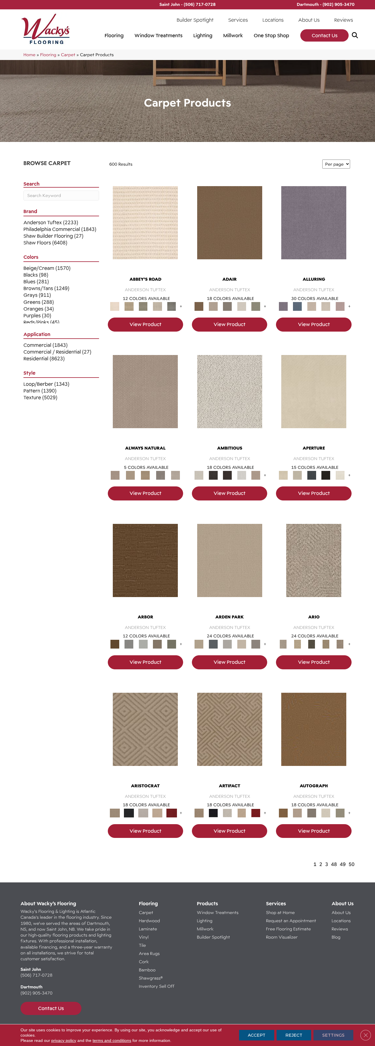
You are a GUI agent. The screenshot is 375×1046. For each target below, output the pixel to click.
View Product (145, 324)
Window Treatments (158, 35)
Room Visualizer (282, 936)
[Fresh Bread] (256, 475)
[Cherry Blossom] (171, 812)
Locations (273, 20)
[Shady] (160, 475)
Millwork (233, 35)
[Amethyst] (313, 228)
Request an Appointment (291, 920)
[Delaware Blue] (171, 306)
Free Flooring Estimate (289, 928)
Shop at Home (280, 912)
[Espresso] (326, 475)
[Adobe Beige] (313, 565)
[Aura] (145, 228)
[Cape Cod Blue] (311, 475)
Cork (144, 961)
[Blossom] (340, 306)
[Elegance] (241, 306)
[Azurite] (297, 306)
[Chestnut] (145, 565)
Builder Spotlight (195, 20)
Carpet (68, 54)
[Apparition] (311, 643)
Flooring (114, 35)
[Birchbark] (326, 306)
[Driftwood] (157, 643)
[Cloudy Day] (227, 643)
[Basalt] (311, 306)
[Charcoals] (213, 475)
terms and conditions (112, 1040)
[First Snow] (340, 475)
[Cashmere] (157, 812)
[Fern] (171, 643)
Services (238, 20)
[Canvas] (229, 397)
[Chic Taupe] (157, 306)
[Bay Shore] (326, 643)
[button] (356, 35)
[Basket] (145, 397)
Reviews (343, 20)
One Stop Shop (271, 35)
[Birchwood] (145, 734)
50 (351, 864)
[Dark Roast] (227, 475)
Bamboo (147, 969)
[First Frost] (241, 475)
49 (343, 864)
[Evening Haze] (256, 643)
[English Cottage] (256, 306)
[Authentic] (229, 565)
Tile (142, 945)
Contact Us (325, 35)
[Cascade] (143, 812)
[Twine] (175, 475)
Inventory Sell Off (156, 986)
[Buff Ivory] (313, 397)
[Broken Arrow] (340, 643)
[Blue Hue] (213, 643)
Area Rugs (149, 953)
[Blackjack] (129, 812)
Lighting (202, 35)
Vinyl (144, 936)
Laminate (148, 928)
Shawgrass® (151, 977)
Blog (336, 936)
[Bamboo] (129, 306)
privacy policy (63, 1040)
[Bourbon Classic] (229, 228)
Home (29, 54)
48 (334, 864)
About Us (309, 20)
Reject (293, 1035)
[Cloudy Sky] (129, 643)
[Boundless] (143, 306)
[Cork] (130, 475)
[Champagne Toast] (213, 306)
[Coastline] (143, 643)
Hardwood (149, 920)
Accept (256, 1035)
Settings (333, 1035)
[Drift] (241, 643)
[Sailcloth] (145, 475)
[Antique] (297, 643)
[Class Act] (227, 306)
